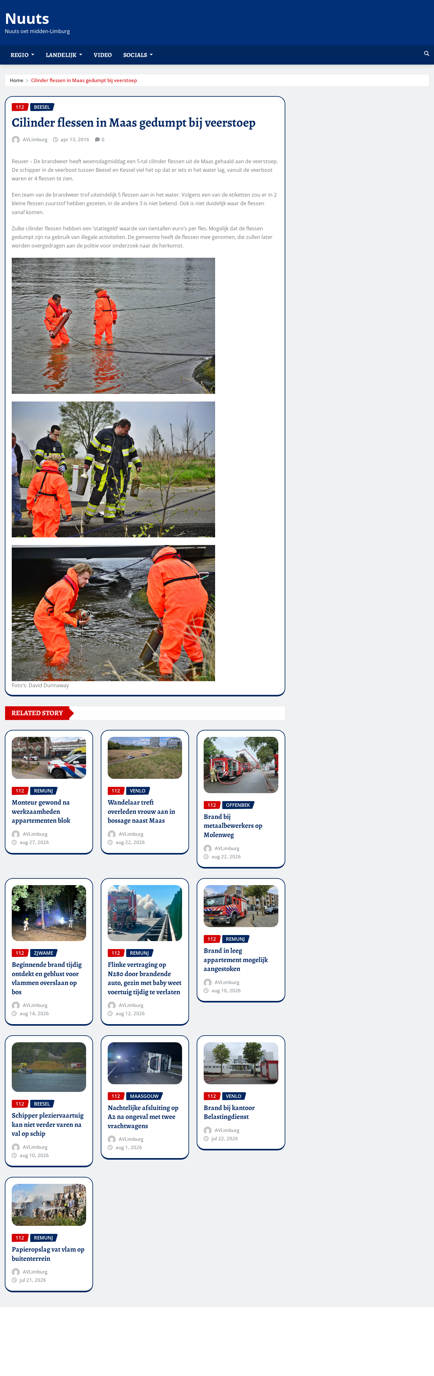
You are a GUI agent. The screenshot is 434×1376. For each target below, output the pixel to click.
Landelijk (62, 55)
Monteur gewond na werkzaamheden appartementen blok (41, 811)
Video (103, 55)
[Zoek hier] (426, 53)
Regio (20, 55)
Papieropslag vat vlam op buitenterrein (48, 1254)
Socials (135, 55)
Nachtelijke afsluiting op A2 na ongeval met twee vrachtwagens (143, 1117)
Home (17, 80)
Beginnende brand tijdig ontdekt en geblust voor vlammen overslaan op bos (47, 978)
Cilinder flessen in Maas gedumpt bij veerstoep (84, 80)
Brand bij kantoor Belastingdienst (229, 1112)
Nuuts (27, 18)
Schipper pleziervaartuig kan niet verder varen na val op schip (48, 1124)
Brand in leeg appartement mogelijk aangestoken (236, 960)
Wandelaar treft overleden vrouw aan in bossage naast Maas (141, 811)
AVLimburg (35, 139)
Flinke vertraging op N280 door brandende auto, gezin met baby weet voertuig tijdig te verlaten (144, 978)
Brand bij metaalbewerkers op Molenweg (233, 826)
